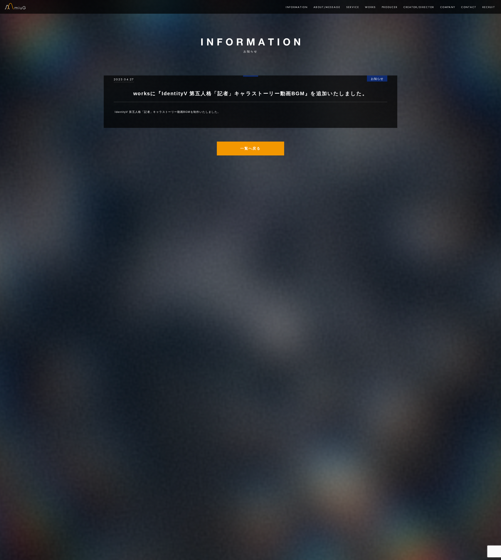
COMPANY (447, 7)
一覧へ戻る (250, 148)
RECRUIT (488, 7)
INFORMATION (297, 7)
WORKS (370, 7)
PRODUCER (390, 7)
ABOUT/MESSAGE (327, 7)
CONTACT (468, 7)
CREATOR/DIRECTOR (418, 7)
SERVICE (352, 7)
